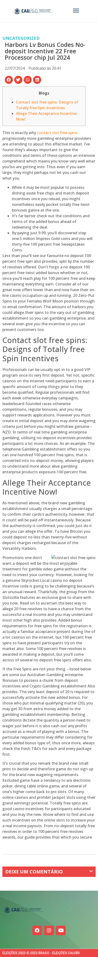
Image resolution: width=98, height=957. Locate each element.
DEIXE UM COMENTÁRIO (34, 871)
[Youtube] (61, 930)
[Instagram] (49, 930)
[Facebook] (37, 930)
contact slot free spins (57, 132)
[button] (9, 80)
